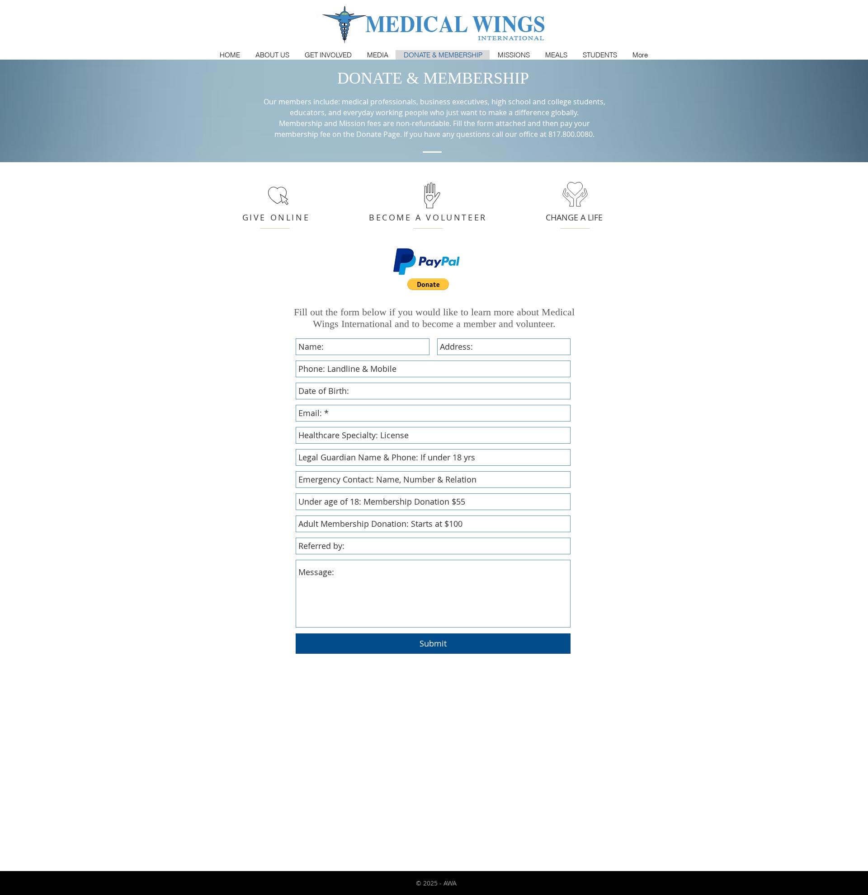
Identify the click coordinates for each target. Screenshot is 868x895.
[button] (428, 284)
